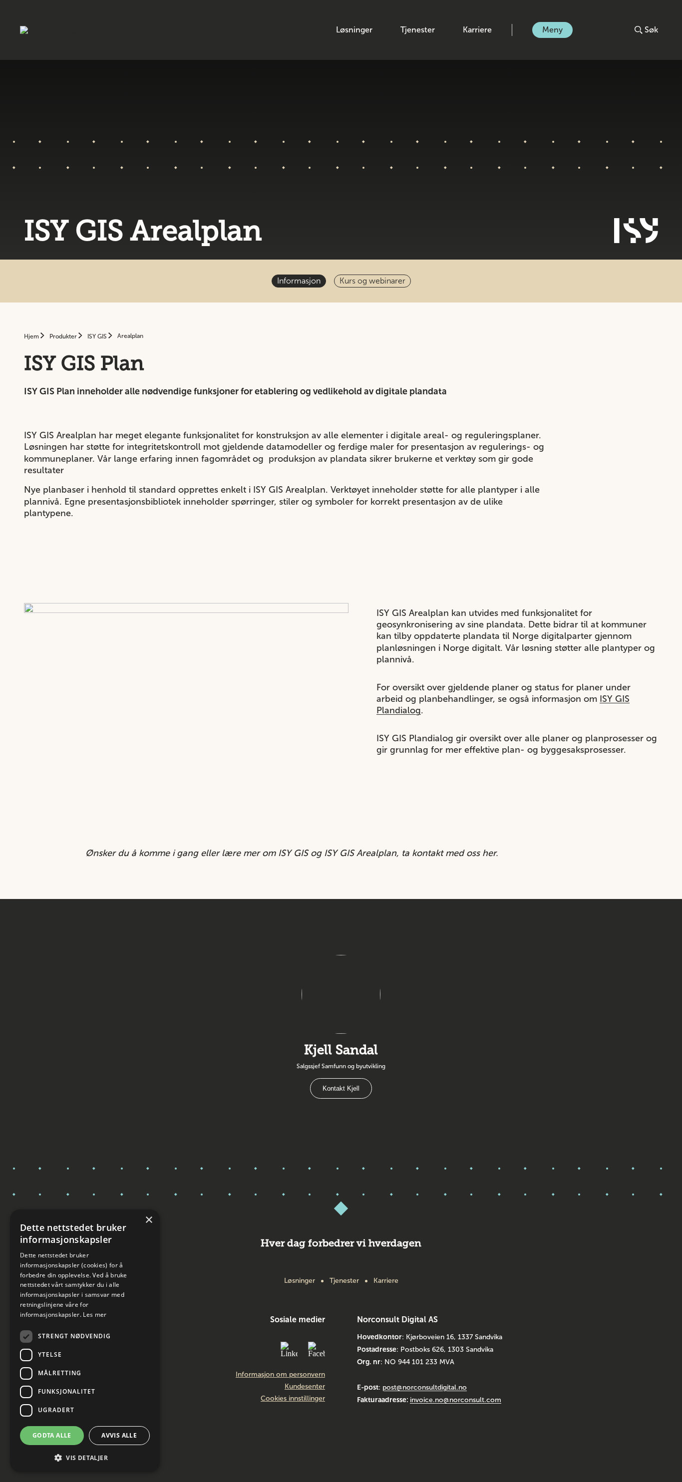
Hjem (32, 336)
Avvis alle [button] (119, 1435)
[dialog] (85, 1340)
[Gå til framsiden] (61, 30)
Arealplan (130, 335)
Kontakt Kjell (341, 1088)
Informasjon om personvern (280, 1375)
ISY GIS (97, 336)
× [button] (148, 1220)
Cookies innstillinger (293, 1399)
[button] (85, 1457)
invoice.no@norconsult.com (455, 1400)
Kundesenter (305, 1387)
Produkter (63, 336)
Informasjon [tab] (299, 281)
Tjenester (417, 29)
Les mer (94, 1314)
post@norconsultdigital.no (424, 1387)
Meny (552, 29)
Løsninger (354, 29)
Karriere (477, 29)
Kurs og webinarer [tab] (372, 281)
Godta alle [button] (51, 1435)
